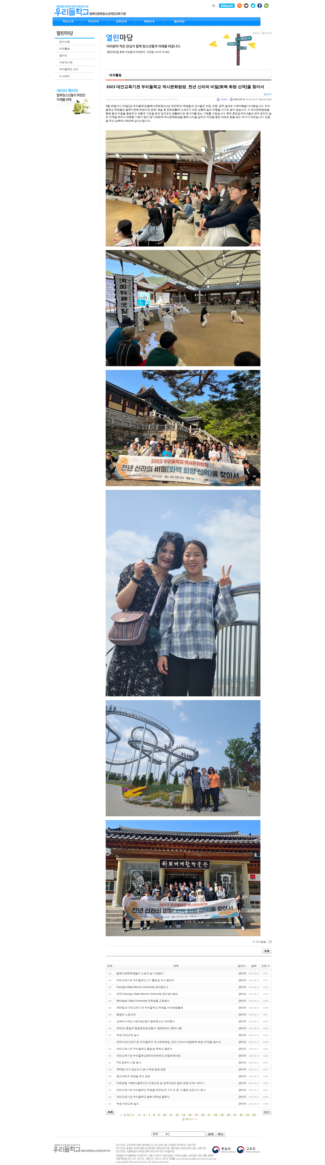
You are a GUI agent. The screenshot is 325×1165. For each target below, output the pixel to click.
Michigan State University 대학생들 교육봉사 (143, 1000)
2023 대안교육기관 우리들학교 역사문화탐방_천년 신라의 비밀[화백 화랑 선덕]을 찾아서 (185, 87)
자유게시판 (66, 62)
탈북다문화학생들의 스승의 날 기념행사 (140, 973)
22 (241, 1115)
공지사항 (64, 41)
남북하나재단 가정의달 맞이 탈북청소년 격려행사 (146, 1021)
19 (222, 1115)
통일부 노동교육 (126, 1014)
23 (247, 1115)
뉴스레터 (64, 76)
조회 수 (265, 965)
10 (164, 1115)
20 (228, 1115)
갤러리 (63, 55)
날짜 (253, 965)
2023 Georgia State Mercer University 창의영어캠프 (147, 994)
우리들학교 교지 (68, 69)
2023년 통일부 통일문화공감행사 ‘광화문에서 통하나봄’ (149, 1028)
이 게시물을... (260, 941)
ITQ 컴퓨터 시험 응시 (129, 1062)
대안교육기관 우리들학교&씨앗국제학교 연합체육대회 (149, 1055)
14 (189, 1115)
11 (170, 1115)
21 (234, 1115)
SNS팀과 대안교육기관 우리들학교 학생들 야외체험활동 (150, 1007)
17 (209, 1115)
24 (254, 1115)
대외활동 (64, 48)
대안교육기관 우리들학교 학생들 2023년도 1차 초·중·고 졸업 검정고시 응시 (161, 1090)
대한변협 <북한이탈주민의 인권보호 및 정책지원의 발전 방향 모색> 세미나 (161, 1083)
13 (183, 1115)
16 (202, 1115)
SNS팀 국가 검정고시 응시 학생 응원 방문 (141, 1069)
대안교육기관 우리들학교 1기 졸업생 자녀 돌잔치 (145, 980)
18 (215, 1115)
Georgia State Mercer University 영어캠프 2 (142, 987)
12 (177, 1115)
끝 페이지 (187, 1119)
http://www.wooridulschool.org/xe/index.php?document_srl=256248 (142, 99)
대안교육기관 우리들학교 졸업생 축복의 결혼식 (144, 1048)
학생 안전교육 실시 (128, 1035)
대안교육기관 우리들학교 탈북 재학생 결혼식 (143, 1096)
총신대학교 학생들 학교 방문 (133, 1076)
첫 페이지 (129, 1115)
